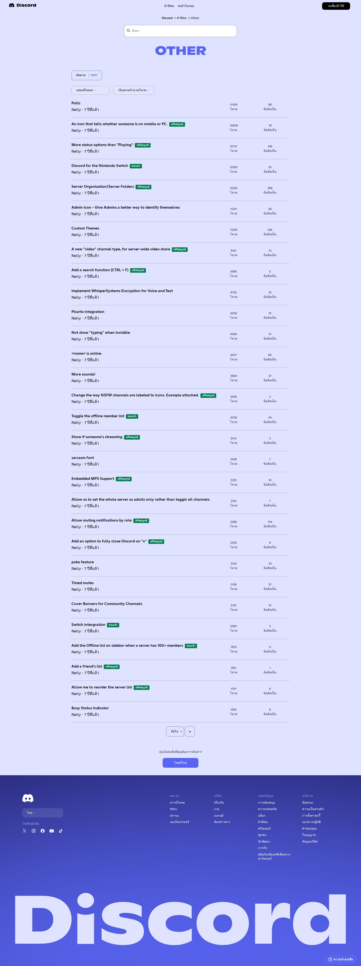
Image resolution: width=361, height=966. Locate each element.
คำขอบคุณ (309, 828)
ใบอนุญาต (309, 835)
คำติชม (169, 6)
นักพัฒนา (264, 841)
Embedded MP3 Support (92, 479)
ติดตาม (81, 75)
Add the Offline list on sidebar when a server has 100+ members (127, 645)
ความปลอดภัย (267, 809)
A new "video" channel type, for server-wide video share (120, 249)
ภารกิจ (262, 847)
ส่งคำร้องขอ (186, 6)
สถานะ (174, 815)
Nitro (173, 809)
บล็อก (261, 815)
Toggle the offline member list (97, 416)
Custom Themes (85, 228)
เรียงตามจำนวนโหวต (132, 90)
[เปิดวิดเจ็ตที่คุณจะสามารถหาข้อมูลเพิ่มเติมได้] (340, 959)
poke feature (82, 562)
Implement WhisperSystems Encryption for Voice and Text (122, 291)
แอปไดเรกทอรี (179, 822)
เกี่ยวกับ (219, 802)
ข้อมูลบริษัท (310, 841)
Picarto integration (87, 312)
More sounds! (83, 374)
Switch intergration (88, 625)
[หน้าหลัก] (22, 6)
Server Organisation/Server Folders (102, 187)
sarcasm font (82, 458)
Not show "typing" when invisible (100, 333)
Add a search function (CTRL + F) (99, 270)
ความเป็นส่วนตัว (313, 809)
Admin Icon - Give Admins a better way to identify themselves (125, 207)
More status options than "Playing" (102, 145)
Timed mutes (82, 583)
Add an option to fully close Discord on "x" (109, 541)
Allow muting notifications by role (101, 520)
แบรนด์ (218, 815)
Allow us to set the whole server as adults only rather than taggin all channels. (140, 499)
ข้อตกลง (307, 802)
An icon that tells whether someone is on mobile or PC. (119, 124)
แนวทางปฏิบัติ (311, 822)
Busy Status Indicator (90, 708)
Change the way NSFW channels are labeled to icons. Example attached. (135, 395)
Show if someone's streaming (96, 437)
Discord (167, 18)
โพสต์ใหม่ (180, 762)
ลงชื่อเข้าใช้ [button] (336, 6)
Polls (75, 103)
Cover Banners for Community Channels (106, 604)
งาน (216, 809)
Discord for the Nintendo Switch (99, 166)
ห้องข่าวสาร (222, 822)
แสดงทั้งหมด (85, 90)
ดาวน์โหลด (177, 802)
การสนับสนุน (266, 802)
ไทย (30, 812)
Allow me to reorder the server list (101, 687)
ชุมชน (262, 835)
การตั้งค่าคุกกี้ (311, 815)
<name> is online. (86, 353)
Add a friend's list (86, 666)
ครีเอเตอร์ (264, 828)
